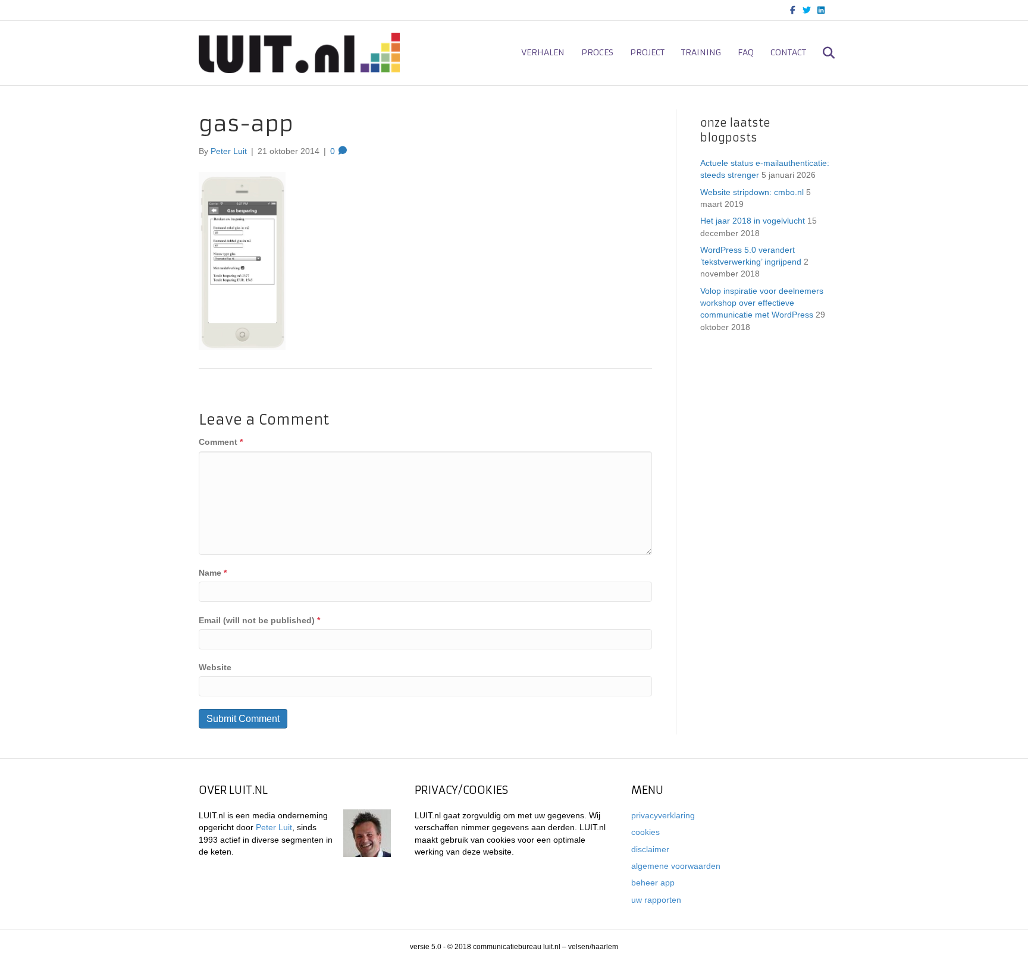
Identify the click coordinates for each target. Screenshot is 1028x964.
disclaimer (650, 849)
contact (788, 52)
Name (213, 572)
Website (215, 667)
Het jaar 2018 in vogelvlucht (752, 220)
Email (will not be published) (259, 620)
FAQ (746, 52)
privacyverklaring (663, 815)
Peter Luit (274, 827)
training (701, 52)
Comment (221, 442)
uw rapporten (656, 900)
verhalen (543, 52)
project (647, 52)
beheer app (653, 882)
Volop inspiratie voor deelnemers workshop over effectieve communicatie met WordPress (761, 303)
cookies (645, 832)
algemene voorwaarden (675, 866)
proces (597, 52)
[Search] (821, 53)
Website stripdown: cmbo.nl (752, 192)
